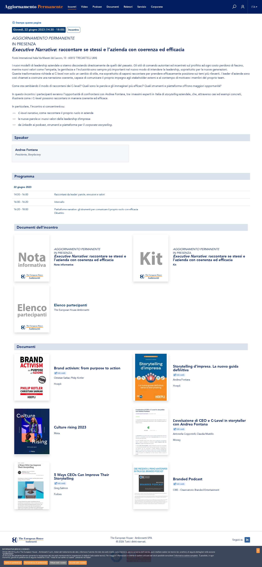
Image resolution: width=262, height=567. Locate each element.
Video (84, 6)
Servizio (141, 6)
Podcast (97, 6)
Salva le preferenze (13, 563)
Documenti (113, 6)
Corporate (157, 6)
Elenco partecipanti (70, 305)
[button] (234, 7)
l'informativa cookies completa (186, 556)
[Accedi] (243, 7)
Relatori (128, 6)
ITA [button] (253, 7)
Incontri (72, 6)
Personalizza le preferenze (36, 563)
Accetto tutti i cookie (77, 563)
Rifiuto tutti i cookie (58, 563)
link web (61, 373)
